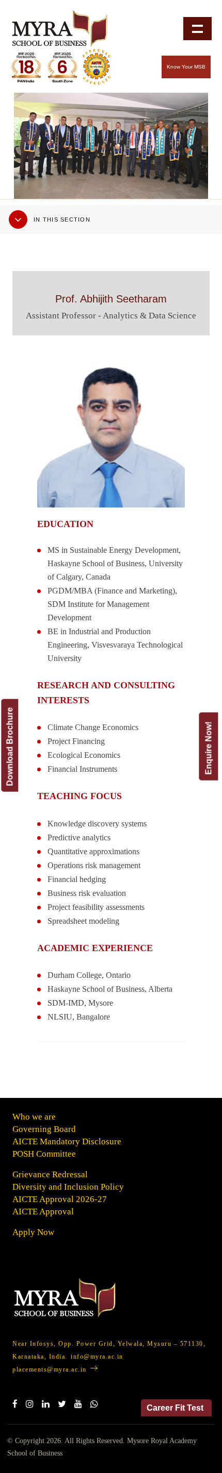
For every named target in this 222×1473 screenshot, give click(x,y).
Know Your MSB (186, 67)
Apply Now (33, 1232)
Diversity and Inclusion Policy (68, 1187)
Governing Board (44, 1129)
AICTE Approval (43, 1211)
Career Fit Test (175, 1407)
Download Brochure (9, 746)
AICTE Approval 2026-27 (59, 1199)
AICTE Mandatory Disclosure (66, 1141)
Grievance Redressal (50, 1174)
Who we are (34, 1117)
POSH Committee (44, 1154)
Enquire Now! (208, 747)
